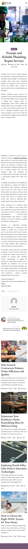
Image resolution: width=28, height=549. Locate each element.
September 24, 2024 (8, 486)
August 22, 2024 (14, 64)
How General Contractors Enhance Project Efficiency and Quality (12, 369)
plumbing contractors (20, 158)
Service (14, 49)
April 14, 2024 (7, 438)
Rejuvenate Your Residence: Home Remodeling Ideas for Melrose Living (12, 421)
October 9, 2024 (7, 388)
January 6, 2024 (7, 536)
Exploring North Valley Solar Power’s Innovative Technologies (14, 468)
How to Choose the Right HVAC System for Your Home (12, 519)
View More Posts (14, 309)
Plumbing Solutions (13, 291)
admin (5, 64)
